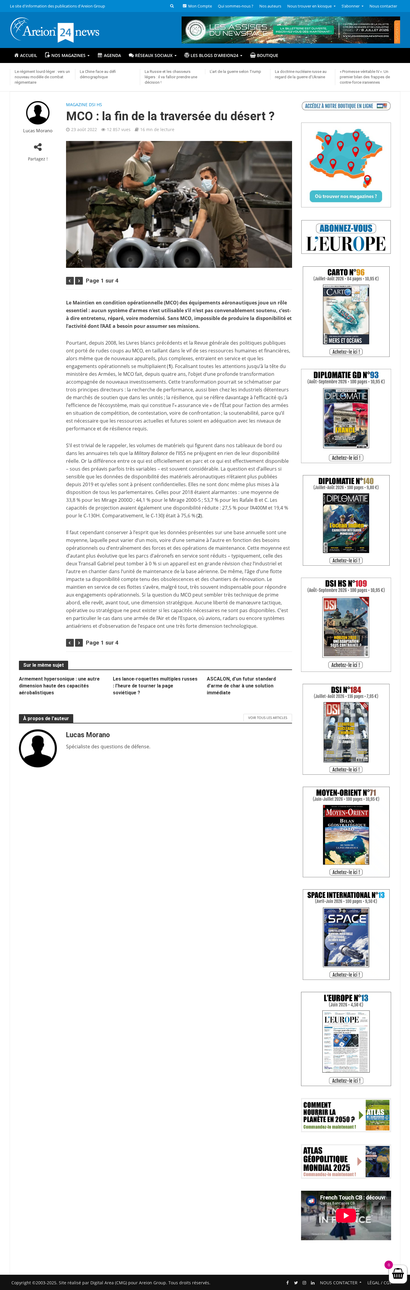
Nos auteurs (270, 6)
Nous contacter (383, 6)
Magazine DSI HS (84, 104)
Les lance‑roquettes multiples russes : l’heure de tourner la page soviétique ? (155, 686)
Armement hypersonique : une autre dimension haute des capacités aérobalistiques (59, 686)
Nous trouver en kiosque (309, 6)
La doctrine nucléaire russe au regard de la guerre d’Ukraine (301, 74)
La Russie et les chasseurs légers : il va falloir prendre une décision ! (171, 77)
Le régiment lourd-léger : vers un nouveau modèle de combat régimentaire (42, 77)
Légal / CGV (379, 1283)
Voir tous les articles (267, 717)
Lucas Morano (38, 130)
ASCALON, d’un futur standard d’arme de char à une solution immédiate (241, 686)
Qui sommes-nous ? (235, 6)
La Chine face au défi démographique (98, 74)
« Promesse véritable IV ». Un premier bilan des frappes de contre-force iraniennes (365, 77)
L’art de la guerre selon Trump (235, 71)
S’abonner (351, 6)
